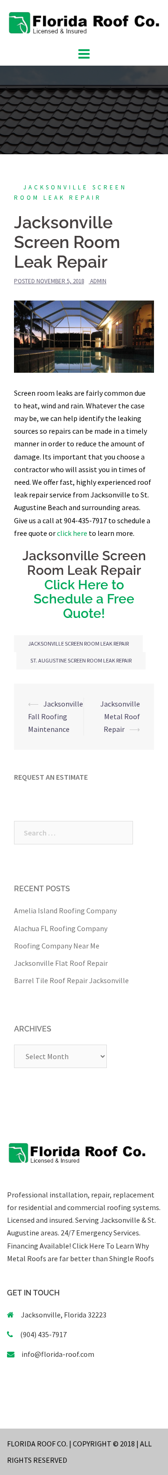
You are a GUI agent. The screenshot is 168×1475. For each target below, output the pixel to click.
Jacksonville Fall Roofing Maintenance (55, 716)
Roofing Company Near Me (56, 945)
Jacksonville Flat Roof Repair (61, 963)
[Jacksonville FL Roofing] (84, 21)
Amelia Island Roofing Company (65, 910)
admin (98, 281)
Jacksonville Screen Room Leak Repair (78, 643)
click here (72, 533)
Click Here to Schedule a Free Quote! (84, 599)
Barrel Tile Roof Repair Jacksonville (71, 980)
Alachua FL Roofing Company (60, 928)
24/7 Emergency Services (99, 1232)
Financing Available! (39, 1245)
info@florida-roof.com (57, 1354)
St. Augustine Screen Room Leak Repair (81, 660)
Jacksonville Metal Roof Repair (120, 716)
